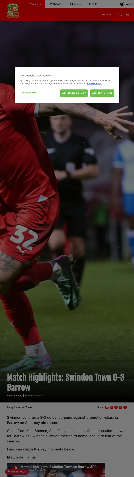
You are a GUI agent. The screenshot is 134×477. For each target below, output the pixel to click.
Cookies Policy (94, 83)
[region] (67, 85)
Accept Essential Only (74, 93)
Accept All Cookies (102, 93)
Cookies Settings (29, 92)
